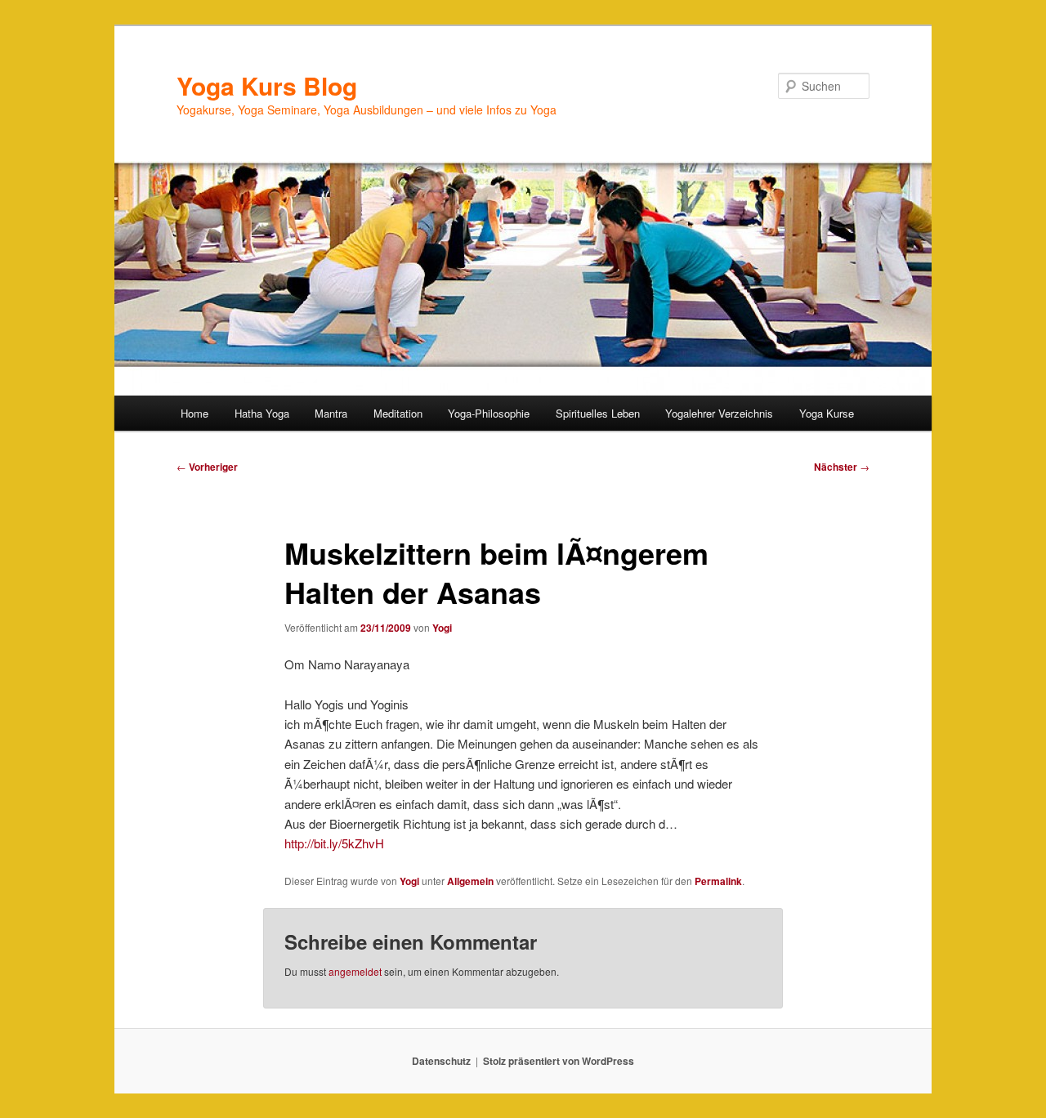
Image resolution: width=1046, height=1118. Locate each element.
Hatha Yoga (262, 413)
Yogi (442, 627)
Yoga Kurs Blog (267, 85)
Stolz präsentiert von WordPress (558, 1060)
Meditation (397, 413)
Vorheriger (207, 466)
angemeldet (355, 971)
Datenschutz (441, 1060)
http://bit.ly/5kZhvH (334, 843)
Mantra (331, 413)
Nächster (841, 466)
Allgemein (470, 881)
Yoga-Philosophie (489, 413)
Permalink (718, 881)
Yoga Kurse (826, 413)
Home (194, 413)
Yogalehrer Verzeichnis (719, 413)
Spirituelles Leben (598, 413)
